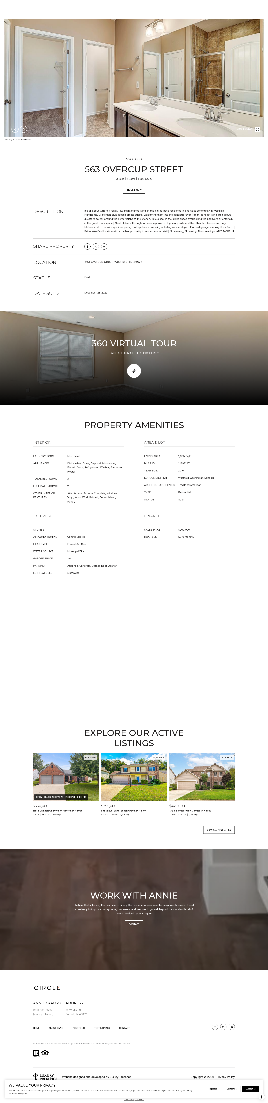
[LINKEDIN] (232, 1027)
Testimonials (102, 1028)
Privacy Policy (226, 1076)
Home (36, 1028)
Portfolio (79, 1028)
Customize (232, 1089)
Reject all (213, 1089)
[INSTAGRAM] (223, 1027)
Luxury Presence (120, 1076)
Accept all (250, 1089)
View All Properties (219, 830)
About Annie (56, 1028)
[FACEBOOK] (215, 1027)
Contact (124, 1028)
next (23, 129)
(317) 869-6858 (42, 1010)
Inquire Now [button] (134, 189)
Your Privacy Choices (134, 1099)
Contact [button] (134, 924)
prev (15, 129)
